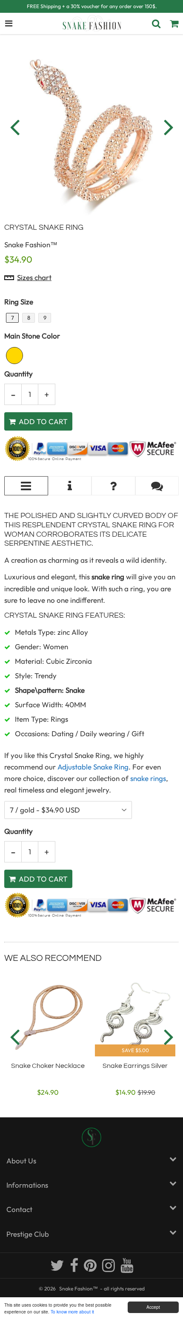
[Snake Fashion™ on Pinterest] (91, 1269)
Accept (153, 1307)
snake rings (148, 778)
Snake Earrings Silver (135, 1065)
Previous (14, 126)
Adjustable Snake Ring (93, 766)
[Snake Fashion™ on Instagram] (109, 1269)
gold (14, 355)
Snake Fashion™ (78, 1288)
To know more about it (72, 1311)
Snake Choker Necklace (48, 1065)
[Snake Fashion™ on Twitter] (58, 1269)
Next (168, 126)
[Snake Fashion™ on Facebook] (75, 1269)
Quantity (18, 373)
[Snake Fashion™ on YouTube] (126, 1269)
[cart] (174, 23)
